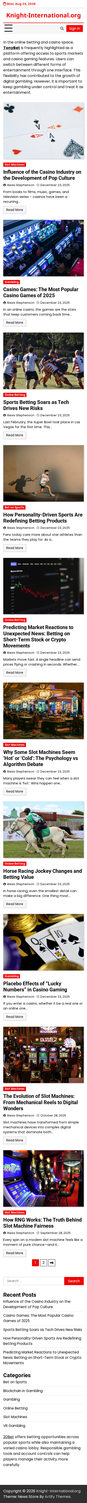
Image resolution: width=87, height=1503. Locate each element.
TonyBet (11, 47)
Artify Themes (58, 1496)
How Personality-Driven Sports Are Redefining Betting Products (43, 518)
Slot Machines (15, 165)
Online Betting (15, 395)
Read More (14, 210)
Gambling (12, 282)
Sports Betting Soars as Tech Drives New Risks (36, 405)
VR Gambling (14, 1425)
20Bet (8, 1437)
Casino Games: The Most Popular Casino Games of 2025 (40, 292)
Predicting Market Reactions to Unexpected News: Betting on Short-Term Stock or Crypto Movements (38, 636)
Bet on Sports (14, 507)
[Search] (61, 28)
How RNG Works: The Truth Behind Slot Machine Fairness (42, 1223)
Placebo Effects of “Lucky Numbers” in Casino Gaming (35, 987)
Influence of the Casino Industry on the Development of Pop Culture (42, 175)
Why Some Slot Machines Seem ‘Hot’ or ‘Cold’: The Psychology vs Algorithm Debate (40, 758)
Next (51, 1262)
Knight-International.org (43, 15)
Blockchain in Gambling (23, 1390)
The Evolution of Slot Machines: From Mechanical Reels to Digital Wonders (40, 1102)
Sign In (74, 28)
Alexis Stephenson (20, 185)
